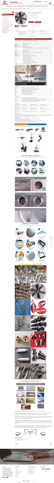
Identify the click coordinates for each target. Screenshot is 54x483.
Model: (16, 30)
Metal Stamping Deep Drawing (7, 17)
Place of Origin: (29, 35)
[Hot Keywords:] (50, 3)
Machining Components (31, 472)
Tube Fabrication (30, 469)
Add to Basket (38, 22)
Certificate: (40, 30)
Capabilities (17, 469)
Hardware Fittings (5, 23)
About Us (17, 474)
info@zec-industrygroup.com (7, 30)
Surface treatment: (29, 31)
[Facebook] (3, 477)
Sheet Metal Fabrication (31, 471)
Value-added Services (18, 471)
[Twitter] (7, 477)
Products (17, 470)
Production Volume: (41, 33)
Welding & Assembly (5, 20)
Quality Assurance (18, 472)
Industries (17, 473)
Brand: (28, 30)
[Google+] (4, 477)
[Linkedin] (6, 477)
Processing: (17, 31)
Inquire (32, 22)
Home (16, 468)
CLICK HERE (27, 459)
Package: (40, 31)
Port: (28, 33)
